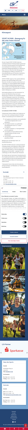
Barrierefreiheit (13, 418)
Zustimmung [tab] (5, 191)
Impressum (13, 414)
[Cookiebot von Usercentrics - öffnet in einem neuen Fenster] (21, 188)
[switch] (25, 218)
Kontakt (13, 413)
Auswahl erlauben (14, 236)
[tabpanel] (14, 23)
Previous (1, 353)
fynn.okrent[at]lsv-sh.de (11, 184)
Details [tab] (14, 191)
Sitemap (14, 419)
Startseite (14, 411)
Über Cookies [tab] (23, 191)
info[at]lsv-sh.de (9, 372)
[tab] (14, 172)
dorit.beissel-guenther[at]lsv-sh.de (13, 395)
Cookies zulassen (14, 232)
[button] (14, 172)
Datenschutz (14, 416)
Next (27, 353)
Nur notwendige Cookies (14, 240)
